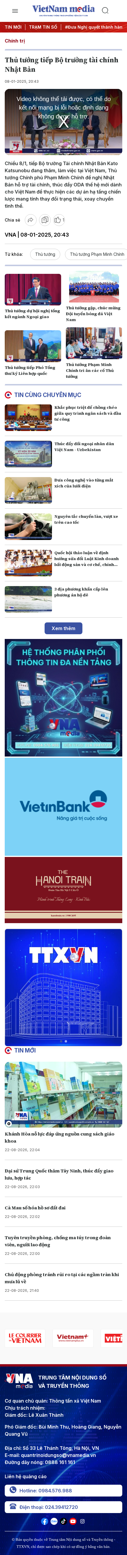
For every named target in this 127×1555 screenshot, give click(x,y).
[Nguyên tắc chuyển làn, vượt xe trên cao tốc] (28, 526)
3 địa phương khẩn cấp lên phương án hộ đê (81, 592)
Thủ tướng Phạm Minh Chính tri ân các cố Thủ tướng (90, 370)
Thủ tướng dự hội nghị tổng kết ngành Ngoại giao (32, 314)
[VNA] (44, 1523)
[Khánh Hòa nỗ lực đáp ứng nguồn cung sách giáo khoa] (63, 1095)
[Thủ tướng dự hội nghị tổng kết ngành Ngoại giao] (33, 289)
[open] (15, 10)
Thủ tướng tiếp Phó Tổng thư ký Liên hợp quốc (30, 370)
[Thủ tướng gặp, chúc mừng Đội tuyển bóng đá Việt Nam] (94, 286)
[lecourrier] (25, 1338)
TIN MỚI (13, 27)
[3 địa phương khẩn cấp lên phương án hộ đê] (28, 599)
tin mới (25, 1050)
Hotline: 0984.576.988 (45, 1491)
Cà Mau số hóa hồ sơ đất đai (35, 1207)
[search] (112, 11)
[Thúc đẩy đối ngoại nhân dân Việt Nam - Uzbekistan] (28, 454)
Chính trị (15, 41)
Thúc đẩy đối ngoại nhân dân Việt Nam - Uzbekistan (84, 447)
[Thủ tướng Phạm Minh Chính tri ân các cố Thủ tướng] (94, 343)
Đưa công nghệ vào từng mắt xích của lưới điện (83, 483)
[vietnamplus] (73, 1338)
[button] (61, 1041)
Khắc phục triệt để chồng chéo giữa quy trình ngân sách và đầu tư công (87, 413)
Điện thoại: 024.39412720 (48, 1507)
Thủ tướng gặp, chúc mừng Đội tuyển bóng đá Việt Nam (93, 314)
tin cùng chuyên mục (47, 394)
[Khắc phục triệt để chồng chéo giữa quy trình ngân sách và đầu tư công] (28, 417)
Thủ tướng (45, 254)
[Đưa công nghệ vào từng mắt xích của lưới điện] (28, 490)
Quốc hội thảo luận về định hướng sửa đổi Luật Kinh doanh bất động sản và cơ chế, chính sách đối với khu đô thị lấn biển (86, 561)
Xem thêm (63, 628)
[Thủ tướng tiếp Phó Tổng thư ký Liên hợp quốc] (33, 346)
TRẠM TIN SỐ (43, 27)
